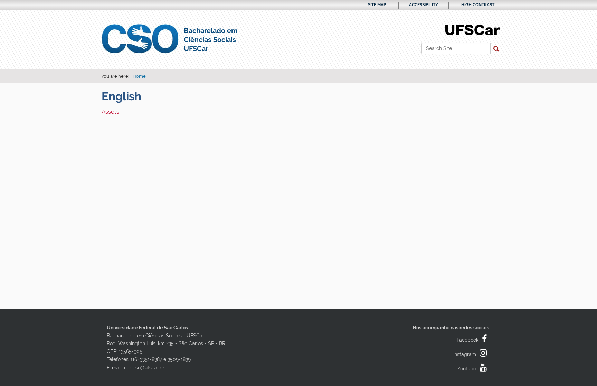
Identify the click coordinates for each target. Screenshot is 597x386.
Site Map (377, 4)
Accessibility (423, 4)
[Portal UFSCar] (472, 29)
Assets (110, 111)
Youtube (466, 368)
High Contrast (477, 4)
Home (139, 76)
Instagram (464, 354)
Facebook (467, 340)
